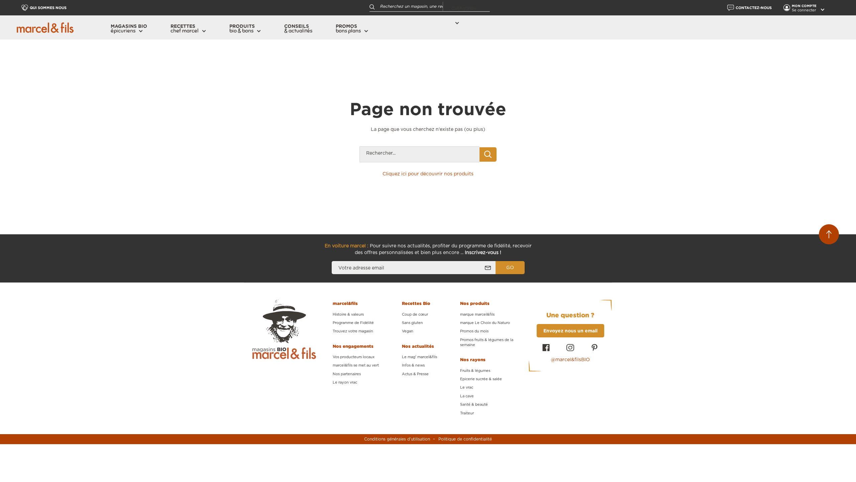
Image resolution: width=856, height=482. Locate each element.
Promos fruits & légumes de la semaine (486, 342)
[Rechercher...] (488, 154)
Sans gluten (412, 323)
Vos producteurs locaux (353, 357)
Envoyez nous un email (570, 330)
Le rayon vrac (345, 382)
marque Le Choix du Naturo (485, 323)
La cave (467, 396)
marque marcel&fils (477, 314)
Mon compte (805, 6)
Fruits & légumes (475, 371)
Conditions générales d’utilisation (397, 439)
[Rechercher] (372, 6)
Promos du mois (474, 331)
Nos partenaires (347, 374)
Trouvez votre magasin (353, 331)
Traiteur (467, 413)
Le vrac (466, 387)
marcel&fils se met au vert (356, 365)
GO (510, 267)
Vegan (407, 331)
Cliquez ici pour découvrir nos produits (428, 174)
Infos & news (413, 365)
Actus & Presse (415, 374)
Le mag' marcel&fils (419, 357)
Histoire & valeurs (348, 314)
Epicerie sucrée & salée (481, 379)
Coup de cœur (415, 314)
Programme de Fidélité (353, 323)
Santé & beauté (474, 404)
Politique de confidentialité (465, 439)
